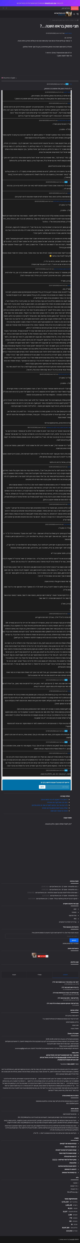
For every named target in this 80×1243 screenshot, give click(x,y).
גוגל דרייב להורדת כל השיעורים (67, 922)
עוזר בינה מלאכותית (50, 3)
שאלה (72, 20)
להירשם (74, 940)
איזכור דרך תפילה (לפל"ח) (64, 120)
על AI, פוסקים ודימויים (72, 1022)
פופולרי (39, 975)
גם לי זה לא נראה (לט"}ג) (64, 374)
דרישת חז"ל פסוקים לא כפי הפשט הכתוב (54, 799)
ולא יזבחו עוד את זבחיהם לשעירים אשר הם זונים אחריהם (50, 805)
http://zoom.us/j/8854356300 (69, 1046)
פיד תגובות (74, 1189)
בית (76, 20)
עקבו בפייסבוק (75, 962)
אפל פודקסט (72, 915)
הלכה (67, 20)
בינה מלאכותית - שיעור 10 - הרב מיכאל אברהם (63, 889)
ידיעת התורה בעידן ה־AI (72, 1016)
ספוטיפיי (74, 912)
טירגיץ (69, 103)
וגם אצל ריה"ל (67, 524)
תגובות (14, 975)
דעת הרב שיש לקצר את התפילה (57, 802)
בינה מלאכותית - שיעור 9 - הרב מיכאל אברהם (63, 895)
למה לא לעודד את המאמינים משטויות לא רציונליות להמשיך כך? (61, 1019)
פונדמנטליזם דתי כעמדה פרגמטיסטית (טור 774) (66, 993)
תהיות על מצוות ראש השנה (59, 811)
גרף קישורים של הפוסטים (69, 1172)
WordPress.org (72, 1192)
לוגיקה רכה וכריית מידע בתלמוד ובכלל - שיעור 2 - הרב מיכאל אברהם (56, 898)
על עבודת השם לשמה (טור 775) (70, 987)
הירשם (42, 787)
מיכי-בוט (76, 1055)
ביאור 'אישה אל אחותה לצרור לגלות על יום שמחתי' (58, 427)
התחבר (75, 1183)
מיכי (71, 84)
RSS (75, 919)
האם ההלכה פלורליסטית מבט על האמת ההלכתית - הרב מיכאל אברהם (56, 892)
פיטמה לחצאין (68, 33)
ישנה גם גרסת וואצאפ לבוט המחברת (68, 1060)
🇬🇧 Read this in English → (9, 78)
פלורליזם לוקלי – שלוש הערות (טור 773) (58, 8)
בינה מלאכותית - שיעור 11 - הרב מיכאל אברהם (63, 886)
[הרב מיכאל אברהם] (62, 14)
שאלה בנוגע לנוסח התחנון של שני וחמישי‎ (55, 808)
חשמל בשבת (75, 1028)
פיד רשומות (73, 1186)
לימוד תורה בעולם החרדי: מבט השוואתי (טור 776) (65, 982)
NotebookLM (62, 1057)
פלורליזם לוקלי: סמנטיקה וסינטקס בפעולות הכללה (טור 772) (63, 1003)
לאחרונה (65, 975)
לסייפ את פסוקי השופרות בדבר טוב (62, 269)
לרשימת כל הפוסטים (70, 1169)
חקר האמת (75, 1025)
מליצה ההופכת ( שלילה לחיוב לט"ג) (62, 201)
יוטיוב (74, 909)
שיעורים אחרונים (74, 881)
